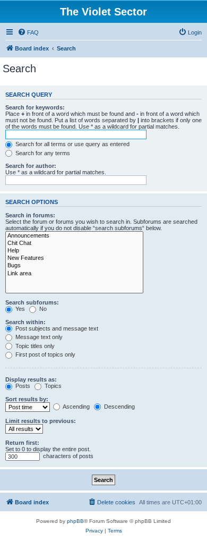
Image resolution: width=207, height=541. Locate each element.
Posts (22, 386)
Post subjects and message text (56, 328)
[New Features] (74, 258)
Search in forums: (30, 215)
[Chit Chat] (74, 243)
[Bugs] (74, 265)
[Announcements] (74, 236)
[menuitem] (28, 32)
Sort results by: (26, 399)
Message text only (38, 337)
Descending (118, 406)
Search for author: (30, 166)
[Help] (74, 251)
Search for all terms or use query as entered (72, 144)
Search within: (25, 322)
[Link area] (74, 273)
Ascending (76, 406)
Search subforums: (32, 302)
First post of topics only (44, 354)
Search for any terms (42, 153)
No (42, 309)
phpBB (75, 521)
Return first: (22, 442)
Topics (52, 386)
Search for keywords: (35, 107)
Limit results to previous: (40, 421)
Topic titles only (34, 346)
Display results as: (31, 379)
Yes (19, 309)
